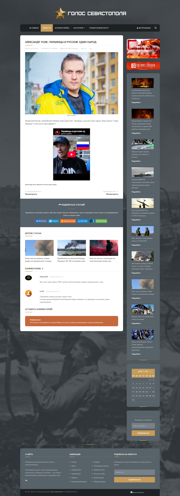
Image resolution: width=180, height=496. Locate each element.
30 (153, 396)
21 (147, 392)
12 (140, 388)
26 (140, 396)
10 (133, 388)
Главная (35, 28)
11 (137, 388)
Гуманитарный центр (98, 28)
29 (150, 396)
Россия (74, 462)
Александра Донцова (70, 48)
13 (143, 388)
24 (133, 396)
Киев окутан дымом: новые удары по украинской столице (38, 259)
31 (133, 400)
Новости (47, 28)
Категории (78, 28)
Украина (54, 48)
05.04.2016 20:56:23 (32, 48)
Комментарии (99, 478)
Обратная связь (99, 481)
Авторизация (144, 28)
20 (143, 392)
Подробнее (136, 102)
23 (153, 392)
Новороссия (76, 474)
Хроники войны (62, 28)
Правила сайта (99, 470)
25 (137, 396)
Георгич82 (44, 277)
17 (133, 392)
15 (150, 388)
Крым (74, 466)
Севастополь (76, 470)
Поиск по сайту (99, 474)
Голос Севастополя (56, 492)
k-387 (42, 291)
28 (147, 396)
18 (137, 392)
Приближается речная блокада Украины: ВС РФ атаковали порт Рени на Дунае (71, 261)
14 (147, 388)
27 (143, 396)
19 (140, 392)
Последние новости (101, 466)
